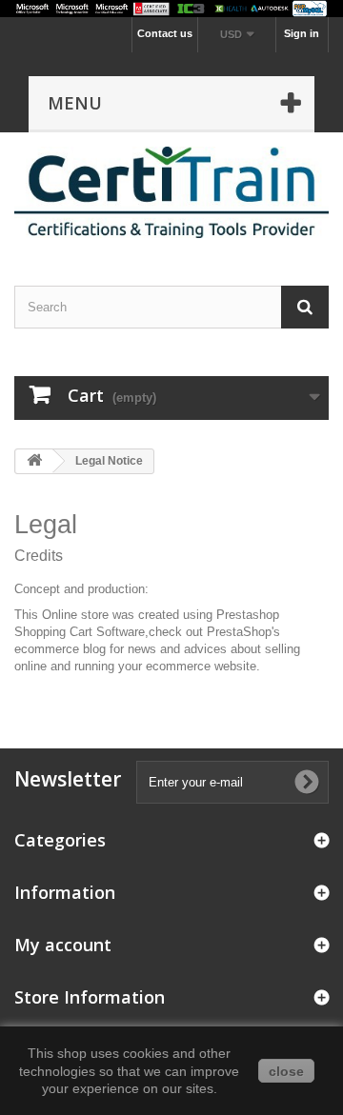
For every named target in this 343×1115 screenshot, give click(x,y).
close (286, 1071)
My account (62, 944)
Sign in (301, 33)
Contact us (164, 33)
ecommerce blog (60, 649)
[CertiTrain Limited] (171, 192)
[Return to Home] (34, 461)
